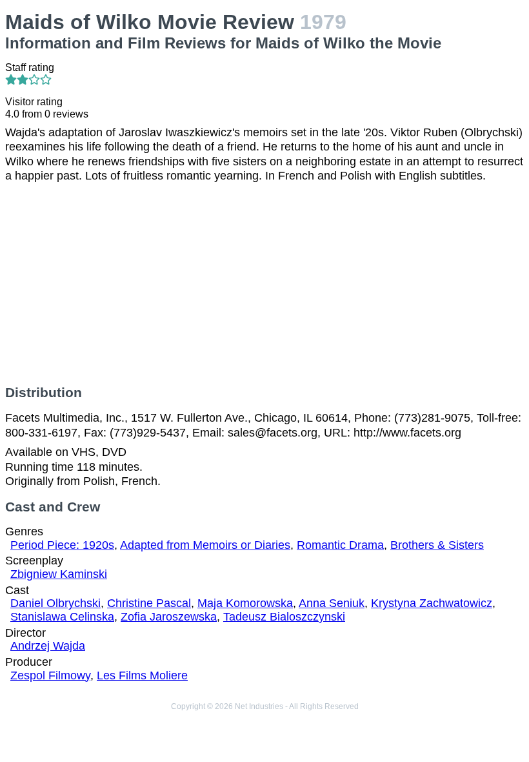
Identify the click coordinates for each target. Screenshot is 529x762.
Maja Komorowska (245, 603)
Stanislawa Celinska (62, 616)
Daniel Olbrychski (55, 603)
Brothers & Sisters (437, 545)
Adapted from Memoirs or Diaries (205, 545)
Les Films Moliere (142, 675)
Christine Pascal (149, 603)
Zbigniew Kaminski (58, 574)
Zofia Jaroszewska (169, 616)
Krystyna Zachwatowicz (431, 603)
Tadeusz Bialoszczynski (284, 616)
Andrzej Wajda (47, 645)
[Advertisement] (264, 284)
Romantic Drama (340, 545)
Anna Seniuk (331, 603)
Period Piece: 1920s (62, 545)
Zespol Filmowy (50, 675)
